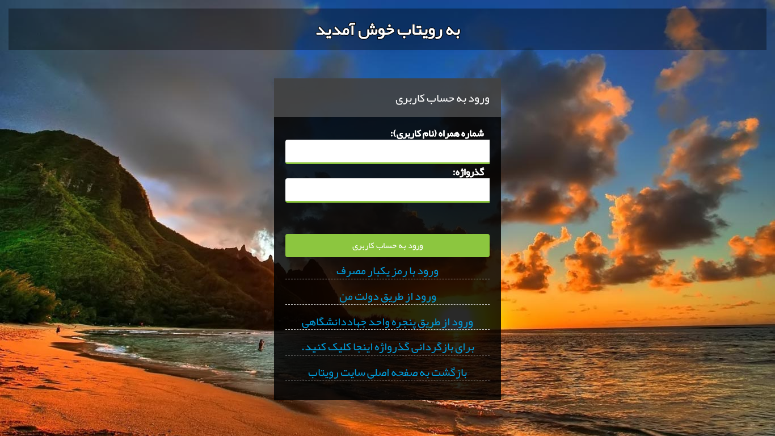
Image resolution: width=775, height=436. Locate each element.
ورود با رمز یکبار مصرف (387, 270)
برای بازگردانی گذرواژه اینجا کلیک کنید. (387, 346)
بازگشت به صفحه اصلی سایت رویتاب (387, 372)
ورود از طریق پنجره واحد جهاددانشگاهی (387, 321)
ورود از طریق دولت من (387, 296)
